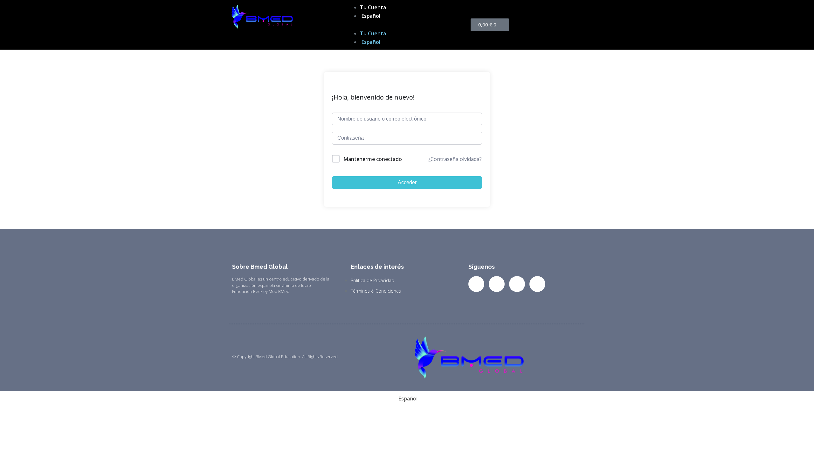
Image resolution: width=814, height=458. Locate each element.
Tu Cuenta (373, 7)
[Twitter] (497, 284)
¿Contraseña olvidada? (455, 159)
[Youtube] (537, 284)
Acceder (407, 182)
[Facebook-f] (476, 284)
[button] (407, 24)
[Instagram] (517, 284)
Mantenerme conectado (372, 159)
